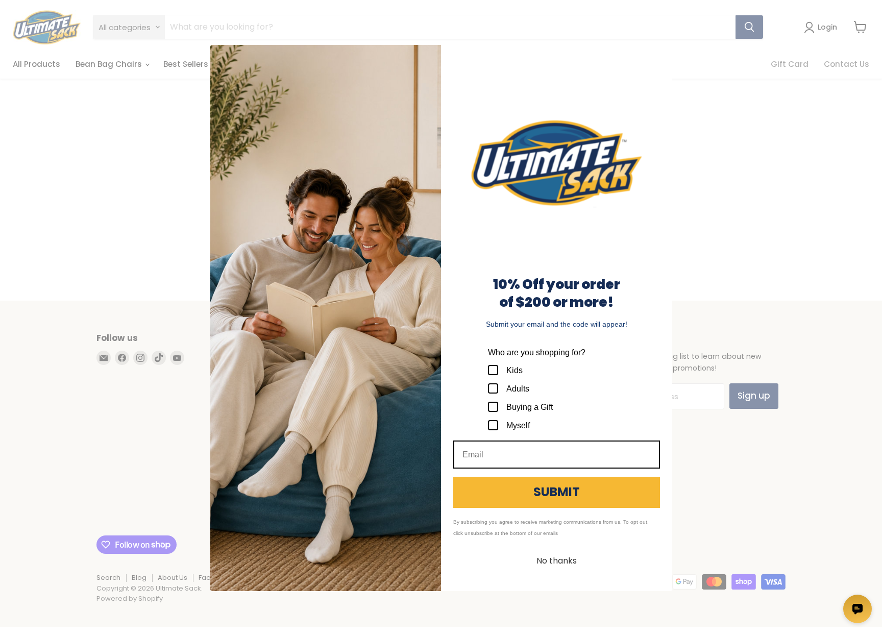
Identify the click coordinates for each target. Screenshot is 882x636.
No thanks (556, 561)
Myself (518, 425)
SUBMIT (556, 491)
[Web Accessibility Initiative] (4, 624)
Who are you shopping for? (536, 352)
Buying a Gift (529, 407)
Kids (514, 370)
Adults (517, 388)
